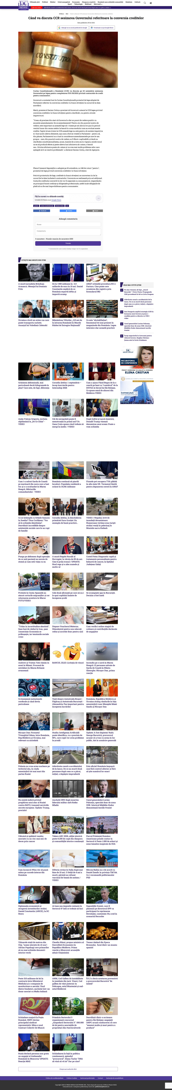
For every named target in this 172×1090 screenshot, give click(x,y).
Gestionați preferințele (87, 1078)
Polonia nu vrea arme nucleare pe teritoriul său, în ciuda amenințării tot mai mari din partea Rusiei (34, 770)
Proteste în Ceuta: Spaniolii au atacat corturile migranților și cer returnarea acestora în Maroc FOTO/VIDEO (34, 596)
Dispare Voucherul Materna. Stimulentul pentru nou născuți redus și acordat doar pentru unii (67, 629)
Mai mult (98, 4)
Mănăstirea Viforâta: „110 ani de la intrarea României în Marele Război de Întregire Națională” (67, 323)
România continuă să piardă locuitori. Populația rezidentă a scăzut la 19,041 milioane (66, 484)
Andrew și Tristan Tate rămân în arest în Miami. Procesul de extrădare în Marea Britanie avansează (33, 666)
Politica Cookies (72, 1078)
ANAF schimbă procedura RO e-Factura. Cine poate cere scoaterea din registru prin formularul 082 (101, 287)
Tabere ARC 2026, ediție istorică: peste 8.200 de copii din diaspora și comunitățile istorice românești (68, 839)
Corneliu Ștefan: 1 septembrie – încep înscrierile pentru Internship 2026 (66, 385)
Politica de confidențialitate (54, 1078)
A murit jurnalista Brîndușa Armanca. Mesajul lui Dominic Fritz (32, 286)
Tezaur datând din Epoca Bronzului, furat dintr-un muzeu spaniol (101, 945)
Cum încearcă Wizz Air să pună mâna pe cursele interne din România (33, 872)
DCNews (23, 5)
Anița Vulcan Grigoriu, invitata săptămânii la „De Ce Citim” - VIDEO (32, 421)
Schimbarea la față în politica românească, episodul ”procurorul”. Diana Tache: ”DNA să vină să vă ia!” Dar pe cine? (67, 1057)
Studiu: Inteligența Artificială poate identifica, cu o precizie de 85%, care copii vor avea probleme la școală (68, 736)
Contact (100, 1078)
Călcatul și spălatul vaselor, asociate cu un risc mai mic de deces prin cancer (32, 839)
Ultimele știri (35, 2)
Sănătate (129, 2)
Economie (76, 2)
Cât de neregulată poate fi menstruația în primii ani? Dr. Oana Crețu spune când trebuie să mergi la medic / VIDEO (68, 423)
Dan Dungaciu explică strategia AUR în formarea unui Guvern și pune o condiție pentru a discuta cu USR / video (138, 314)
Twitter (69, 210)
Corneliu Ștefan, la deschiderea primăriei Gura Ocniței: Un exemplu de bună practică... (66, 520)
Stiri (67, 14)
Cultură (137, 2)
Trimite (68, 243)
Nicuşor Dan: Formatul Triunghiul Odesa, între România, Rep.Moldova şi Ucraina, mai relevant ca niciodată (34, 736)
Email (96, 210)
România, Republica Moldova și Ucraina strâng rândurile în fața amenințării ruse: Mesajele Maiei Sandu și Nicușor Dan (101, 703)
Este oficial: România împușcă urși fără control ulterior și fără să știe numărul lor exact (101, 769)
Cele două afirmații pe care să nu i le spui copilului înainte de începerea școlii (68, 595)
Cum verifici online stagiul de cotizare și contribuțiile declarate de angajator (101, 629)
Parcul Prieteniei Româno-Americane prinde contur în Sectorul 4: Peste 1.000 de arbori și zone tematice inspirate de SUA (102, 840)
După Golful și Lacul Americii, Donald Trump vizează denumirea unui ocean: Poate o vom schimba (100, 423)
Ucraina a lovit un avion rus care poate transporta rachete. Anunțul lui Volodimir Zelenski (33, 323)
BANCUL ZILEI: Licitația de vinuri (68, 662)
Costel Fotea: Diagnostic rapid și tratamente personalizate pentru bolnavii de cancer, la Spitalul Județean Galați (101, 560)
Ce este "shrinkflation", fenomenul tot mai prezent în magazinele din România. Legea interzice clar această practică (101, 324)
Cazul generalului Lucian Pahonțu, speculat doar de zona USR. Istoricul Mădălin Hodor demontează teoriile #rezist (101, 804)
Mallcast (88, 4)
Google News (56, 200)
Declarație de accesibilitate (114, 1078)
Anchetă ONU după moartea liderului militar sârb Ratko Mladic (65, 802)
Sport (70, 4)
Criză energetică (64, 2)
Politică (45, 2)
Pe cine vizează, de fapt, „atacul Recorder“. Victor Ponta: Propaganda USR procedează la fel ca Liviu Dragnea (139, 292)
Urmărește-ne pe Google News (103, 28)
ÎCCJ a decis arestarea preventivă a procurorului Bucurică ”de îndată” (102, 981)
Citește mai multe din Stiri (68, 1069)
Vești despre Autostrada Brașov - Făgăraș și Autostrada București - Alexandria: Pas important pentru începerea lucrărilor (68, 703)
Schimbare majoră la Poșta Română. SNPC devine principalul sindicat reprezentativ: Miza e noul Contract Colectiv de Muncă (31, 1022)
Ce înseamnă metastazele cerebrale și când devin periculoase (30, 701)
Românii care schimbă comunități (110, 2)
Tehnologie (78, 4)
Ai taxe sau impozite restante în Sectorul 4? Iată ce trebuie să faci (67, 907)
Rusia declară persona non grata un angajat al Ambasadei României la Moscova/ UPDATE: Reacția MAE (33, 1057)
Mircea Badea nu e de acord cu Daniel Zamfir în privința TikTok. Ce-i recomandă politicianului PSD (101, 873)
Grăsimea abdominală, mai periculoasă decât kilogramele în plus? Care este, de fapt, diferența (33, 385)
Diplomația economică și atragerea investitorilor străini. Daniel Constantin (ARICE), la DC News (33, 910)
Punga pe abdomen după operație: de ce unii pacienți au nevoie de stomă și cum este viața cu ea (34, 559)
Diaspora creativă (88, 2)
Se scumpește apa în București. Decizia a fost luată (100, 594)
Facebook (43, 210)
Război (52, 2)
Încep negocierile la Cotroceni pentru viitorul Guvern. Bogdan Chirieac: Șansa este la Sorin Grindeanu (138, 338)
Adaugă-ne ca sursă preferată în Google (74, 28)
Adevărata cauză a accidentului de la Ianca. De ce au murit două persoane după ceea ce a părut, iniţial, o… (77, 7)
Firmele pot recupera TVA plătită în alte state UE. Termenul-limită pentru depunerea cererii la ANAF (102, 484)
